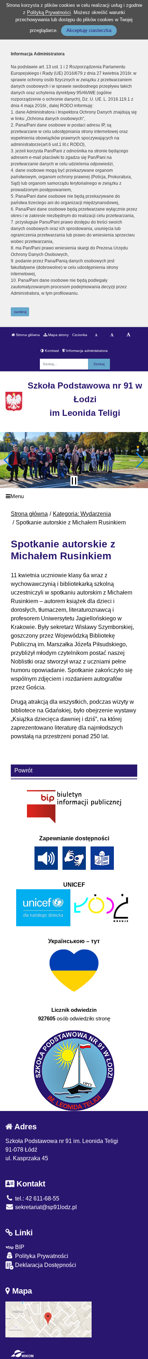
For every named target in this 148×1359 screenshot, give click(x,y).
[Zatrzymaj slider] (74, 481)
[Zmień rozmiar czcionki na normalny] (96, 335)
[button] (8, 460)
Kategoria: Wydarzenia (82, 514)
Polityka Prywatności (41, 1256)
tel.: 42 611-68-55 (36, 1198)
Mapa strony (58, 335)
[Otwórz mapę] (48, 1319)
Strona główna (27, 335)
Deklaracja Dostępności (45, 1265)
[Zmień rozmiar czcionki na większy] (112, 335)
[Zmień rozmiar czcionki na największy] (128, 335)
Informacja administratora (86, 351)
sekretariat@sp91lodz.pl (45, 1207)
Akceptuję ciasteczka (88, 30)
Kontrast (51, 351)
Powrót (23, 770)
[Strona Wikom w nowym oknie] (22, 1353)
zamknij (20, 312)
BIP (19, 1247)
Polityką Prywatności (49, 12)
